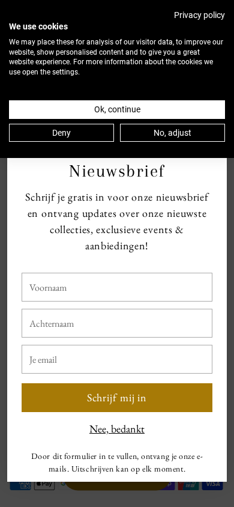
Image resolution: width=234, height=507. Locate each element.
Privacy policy (199, 15)
